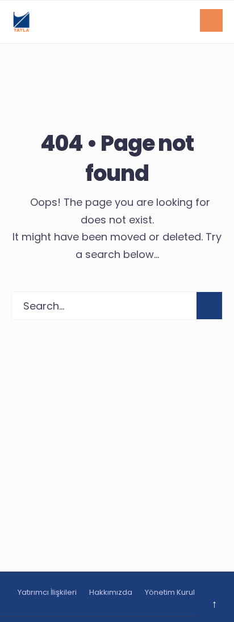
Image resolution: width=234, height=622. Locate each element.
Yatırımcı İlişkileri (47, 592)
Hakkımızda (110, 592)
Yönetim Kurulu (172, 592)
